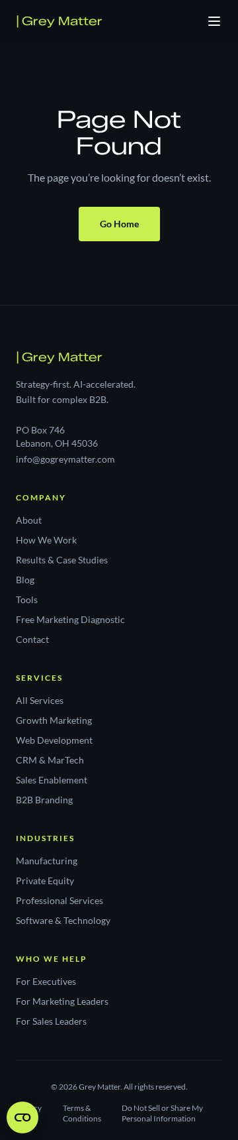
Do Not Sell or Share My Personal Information (162, 1113)
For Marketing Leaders (62, 1001)
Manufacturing (46, 860)
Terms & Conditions (82, 1113)
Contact (32, 639)
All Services (39, 700)
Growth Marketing (54, 720)
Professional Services (59, 900)
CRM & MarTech (50, 760)
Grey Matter (59, 21)
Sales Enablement (51, 779)
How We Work (46, 539)
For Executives (46, 981)
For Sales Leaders (51, 1021)
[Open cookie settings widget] (22, 1117)
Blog (25, 579)
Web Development (54, 740)
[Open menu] (214, 21)
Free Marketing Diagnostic (70, 619)
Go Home (119, 223)
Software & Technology (63, 920)
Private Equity (45, 880)
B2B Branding (44, 799)
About (29, 520)
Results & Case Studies (62, 559)
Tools (27, 599)
